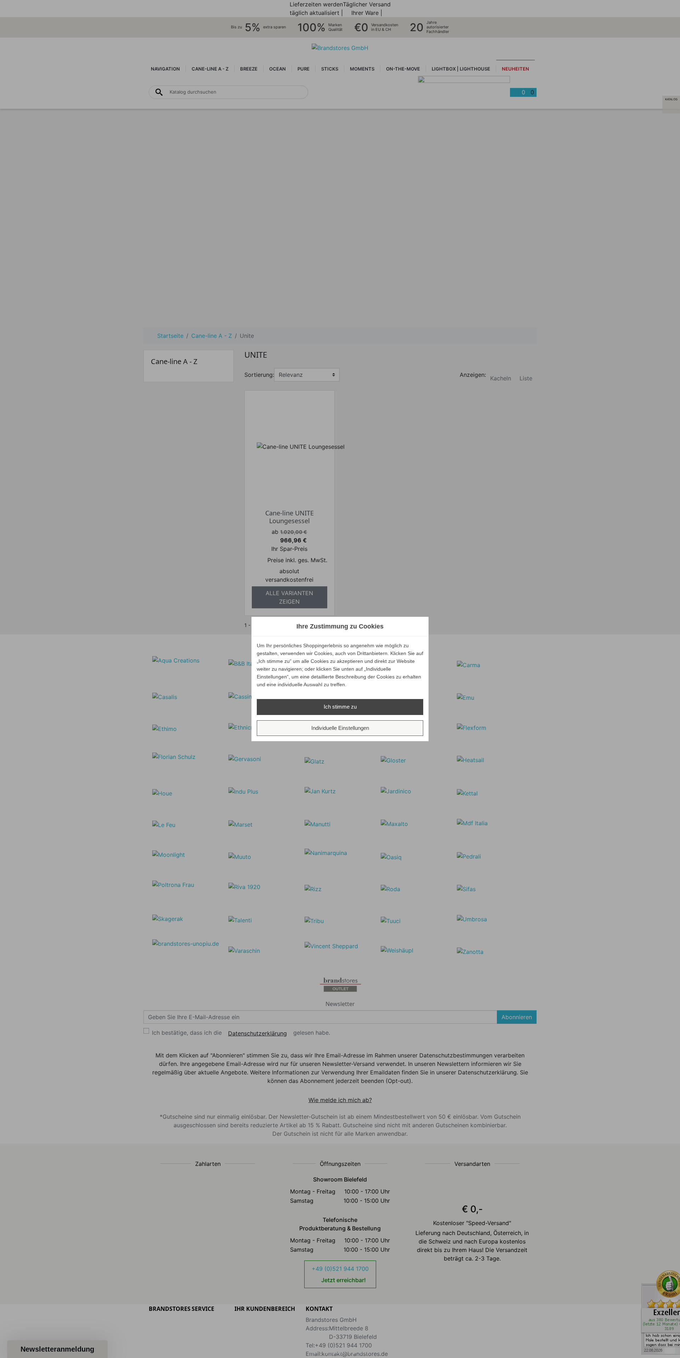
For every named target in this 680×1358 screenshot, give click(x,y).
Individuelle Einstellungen (340, 728)
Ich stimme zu (340, 707)
